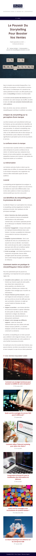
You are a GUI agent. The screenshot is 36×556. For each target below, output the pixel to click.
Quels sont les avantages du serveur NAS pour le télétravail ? (18, 414)
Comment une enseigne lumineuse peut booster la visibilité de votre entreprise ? (18, 383)
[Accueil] (7, 48)
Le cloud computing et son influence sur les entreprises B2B (18, 540)
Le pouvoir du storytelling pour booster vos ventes (18, 50)
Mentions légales (26, 554)
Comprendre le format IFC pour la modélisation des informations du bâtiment (18, 477)
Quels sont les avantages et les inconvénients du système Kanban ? (18, 509)
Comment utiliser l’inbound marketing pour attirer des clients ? (18, 445)
